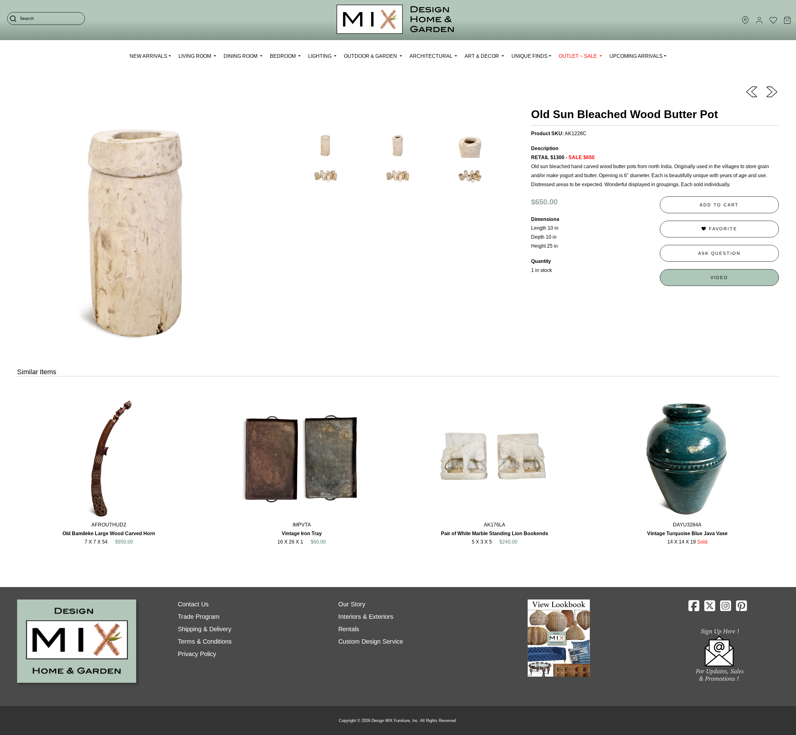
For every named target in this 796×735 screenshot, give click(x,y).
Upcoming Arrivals (636, 56)
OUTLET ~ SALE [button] (578, 56)
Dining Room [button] (241, 56)
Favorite (722, 228)
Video (719, 277)
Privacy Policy (197, 653)
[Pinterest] (741, 608)
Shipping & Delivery (204, 629)
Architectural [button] (431, 56)
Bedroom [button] (283, 56)
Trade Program (199, 616)
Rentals (348, 629)
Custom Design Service (370, 641)
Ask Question (719, 253)
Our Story (351, 604)
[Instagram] (725, 608)
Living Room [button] (195, 56)
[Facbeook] (693, 608)
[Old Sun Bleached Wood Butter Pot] (752, 91)
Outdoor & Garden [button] (371, 56)
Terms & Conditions (205, 641)
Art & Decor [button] (482, 56)
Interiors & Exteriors (365, 616)
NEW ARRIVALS (148, 56)
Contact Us (193, 604)
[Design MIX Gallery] (395, 20)
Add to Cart (719, 204)
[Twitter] (709, 608)
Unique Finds (529, 56)
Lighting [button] (320, 56)
